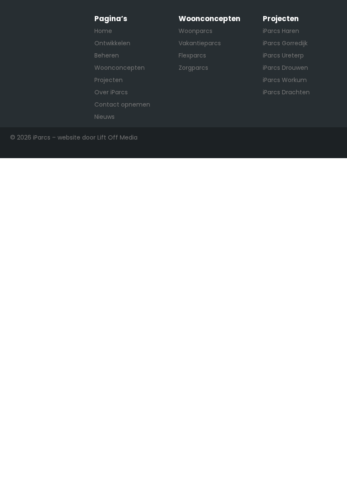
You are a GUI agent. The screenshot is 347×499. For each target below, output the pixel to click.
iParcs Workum (285, 80)
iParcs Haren (281, 31)
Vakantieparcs (200, 43)
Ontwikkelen (112, 43)
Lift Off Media (117, 137)
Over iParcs (111, 92)
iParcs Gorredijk (285, 43)
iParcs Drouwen (285, 67)
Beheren (106, 55)
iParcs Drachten (286, 92)
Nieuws (104, 116)
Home (103, 31)
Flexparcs (192, 55)
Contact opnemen (122, 104)
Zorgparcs (193, 67)
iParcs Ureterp (283, 55)
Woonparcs (195, 31)
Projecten (108, 80)
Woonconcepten (119, 67)
